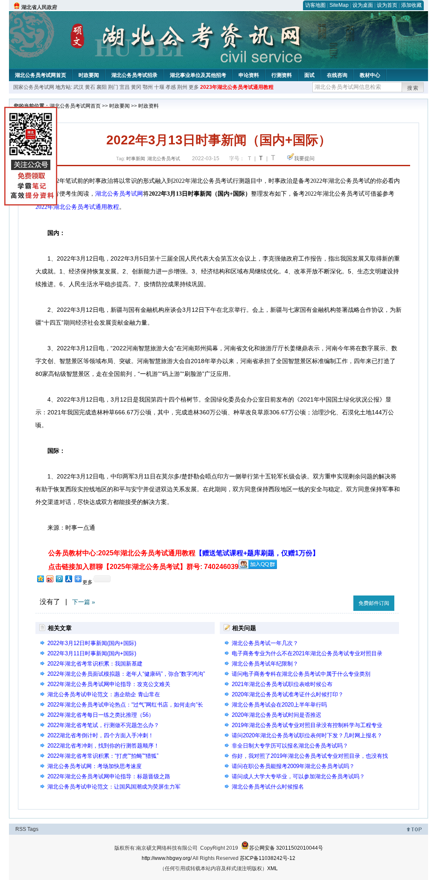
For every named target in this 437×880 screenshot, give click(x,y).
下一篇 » (83, 601)
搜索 (413, 88)
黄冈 (136, 87)
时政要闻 (89, 75)
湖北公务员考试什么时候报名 (268, 786)
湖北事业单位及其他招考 (198, 75)
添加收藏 (411, 5)
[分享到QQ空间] (40, 578)
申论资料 (249, 75)
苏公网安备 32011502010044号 (286, 848)
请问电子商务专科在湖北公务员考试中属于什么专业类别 (301, 674)
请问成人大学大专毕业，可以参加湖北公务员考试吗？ (298, 776)
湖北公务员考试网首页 (40, 75)
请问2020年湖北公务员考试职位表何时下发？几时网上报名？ (307, 735)
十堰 (159, 87)
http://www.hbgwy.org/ (167, 858)
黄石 (90, 87)
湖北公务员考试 (163, 158)
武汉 (78, 87)
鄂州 (148, 87)
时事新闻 (135, 158)
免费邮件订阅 (373, 603)
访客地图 (315, 5)
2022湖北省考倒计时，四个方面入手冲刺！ (100, 735)
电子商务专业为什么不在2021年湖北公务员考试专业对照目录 (307, 653)
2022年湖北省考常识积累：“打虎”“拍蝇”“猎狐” (102, 756)
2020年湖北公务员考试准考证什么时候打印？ (288, 694)
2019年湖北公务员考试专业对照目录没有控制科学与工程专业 (307, 725)
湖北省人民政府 (39, 7)
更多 (194, 87)
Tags (32, 829)
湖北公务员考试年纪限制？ (265, 663)
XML (272, 868)
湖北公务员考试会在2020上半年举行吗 (279, 704)
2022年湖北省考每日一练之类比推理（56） (100, 715)
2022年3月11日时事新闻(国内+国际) (91, 653)
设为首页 (387, 5)
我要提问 (304, 158)
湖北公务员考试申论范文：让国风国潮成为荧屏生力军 (114, 786)
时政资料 (148, 106)
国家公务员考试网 (33, 87)
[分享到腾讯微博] (59, 578)
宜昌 (124, 87)
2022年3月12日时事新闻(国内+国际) (91, 643)
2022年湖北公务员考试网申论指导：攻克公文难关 (108, 684)
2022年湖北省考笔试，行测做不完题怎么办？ (103, 725)
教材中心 (370, 75)
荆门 (113, 87)
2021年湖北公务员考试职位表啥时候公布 (282, 684)
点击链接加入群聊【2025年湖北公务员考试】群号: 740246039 (143, 566)
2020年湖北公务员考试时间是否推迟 (276, 715)
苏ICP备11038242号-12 (267, 858)
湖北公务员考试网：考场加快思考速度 (94, 766)
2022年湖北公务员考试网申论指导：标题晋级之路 (108, 776)
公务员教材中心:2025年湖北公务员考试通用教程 (183, 553)
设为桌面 (363, 5)
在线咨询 (337, 75)
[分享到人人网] (68, 578)
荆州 (182, 87)
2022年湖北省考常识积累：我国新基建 (95, 663)
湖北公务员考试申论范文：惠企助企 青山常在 (103, 694)
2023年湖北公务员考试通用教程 (237, 87)
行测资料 (281, 75)
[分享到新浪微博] (49, 578)
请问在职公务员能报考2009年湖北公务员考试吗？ (293, 766)
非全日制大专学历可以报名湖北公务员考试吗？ (290, 745)
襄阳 (101, 87)
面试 (309, 75)
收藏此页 (337, 601)
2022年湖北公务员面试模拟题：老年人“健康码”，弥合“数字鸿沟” (126, 674)
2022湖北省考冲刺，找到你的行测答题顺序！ (103, 745)
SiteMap (339, 5)
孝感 (171, 87)
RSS (20, 829)
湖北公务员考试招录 (134, 75)
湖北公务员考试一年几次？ (265, 643)
